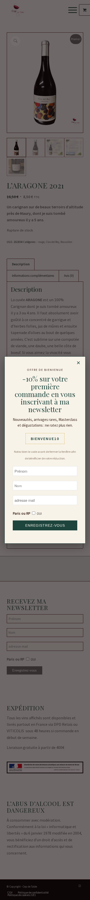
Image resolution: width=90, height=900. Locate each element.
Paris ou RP (21, 513)
